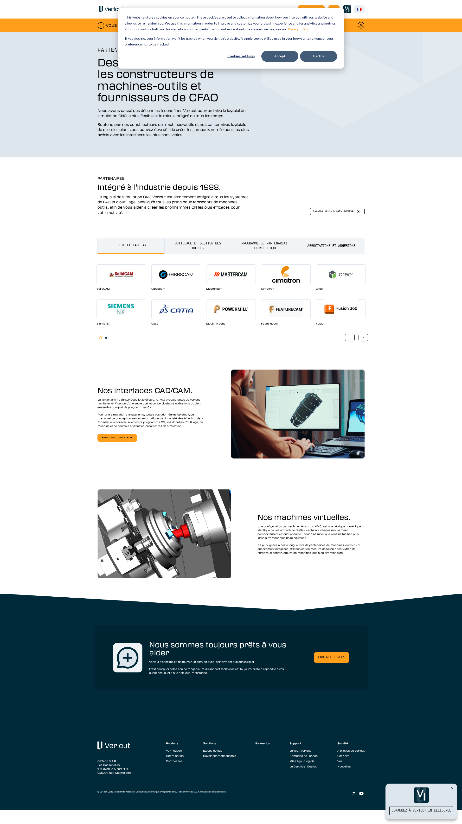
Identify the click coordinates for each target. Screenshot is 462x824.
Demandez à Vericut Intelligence (421, 810)
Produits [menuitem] (172, 743)
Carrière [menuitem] (343, 756)
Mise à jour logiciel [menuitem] (302, 761)
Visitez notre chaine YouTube (333, 211)
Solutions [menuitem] (209, 743)
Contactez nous (331, 657)
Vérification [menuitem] (174, 750)
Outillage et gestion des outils (198, 246)
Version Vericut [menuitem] (300, 750)
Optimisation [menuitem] (175, 756)
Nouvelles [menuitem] (344, 766)
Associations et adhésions (331, 246)
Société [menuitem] (342, 743)
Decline (318, 56)
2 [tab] (106, 338)
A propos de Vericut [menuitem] (351, 750)
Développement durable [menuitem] (219, 756)
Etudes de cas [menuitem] (212, 750)
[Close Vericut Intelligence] (452, 788)
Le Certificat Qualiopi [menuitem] (303, 766)
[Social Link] (353, 793)
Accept (279, 56)
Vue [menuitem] (339, 761)
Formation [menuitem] (262, 743)
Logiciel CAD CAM (131, 245)
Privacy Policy (298, 29)
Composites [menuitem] (174, 761)
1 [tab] (100, 338)
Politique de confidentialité (213, 791)
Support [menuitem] (295, 743)
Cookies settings (241, 56)
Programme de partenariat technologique (264, 246)
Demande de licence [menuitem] (303, 756)
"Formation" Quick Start (117, 437)
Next (363, 337)
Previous (350, 337)
